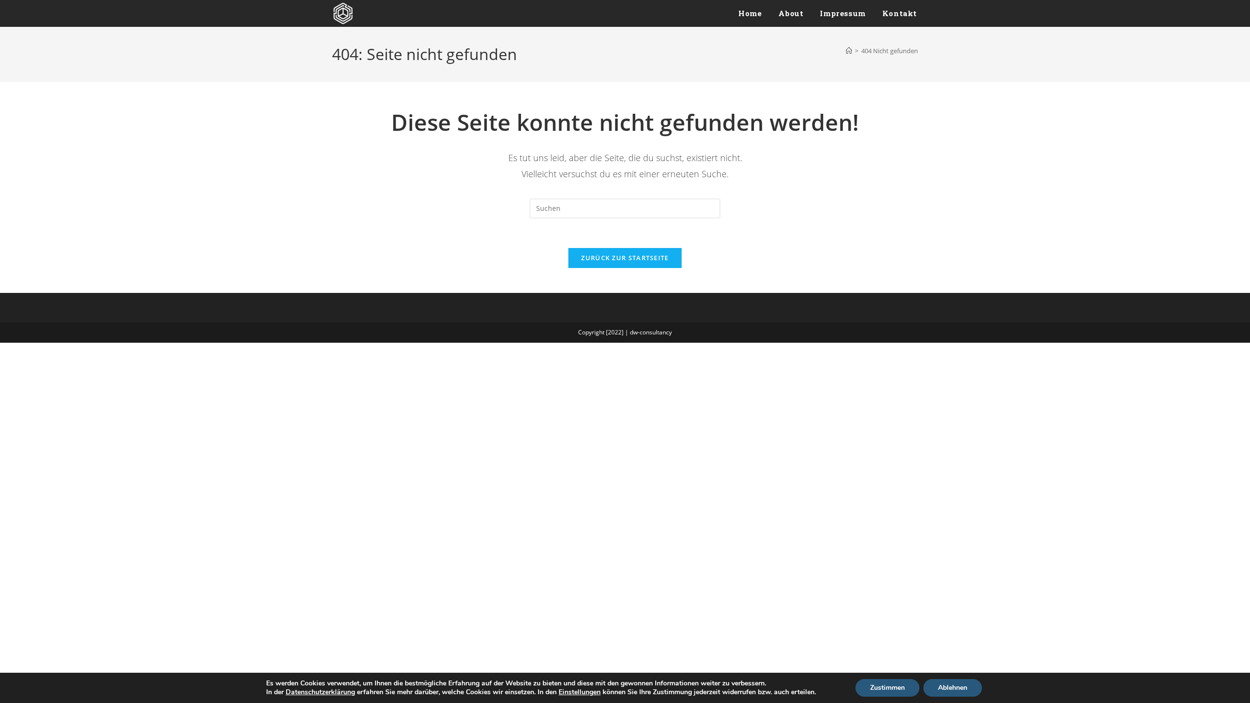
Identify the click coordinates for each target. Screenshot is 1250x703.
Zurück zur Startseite (624, 257)
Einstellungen (580, 692)
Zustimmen (887, 687)
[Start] (849, 50)
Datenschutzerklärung (320, 692)
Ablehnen (952, 687)
